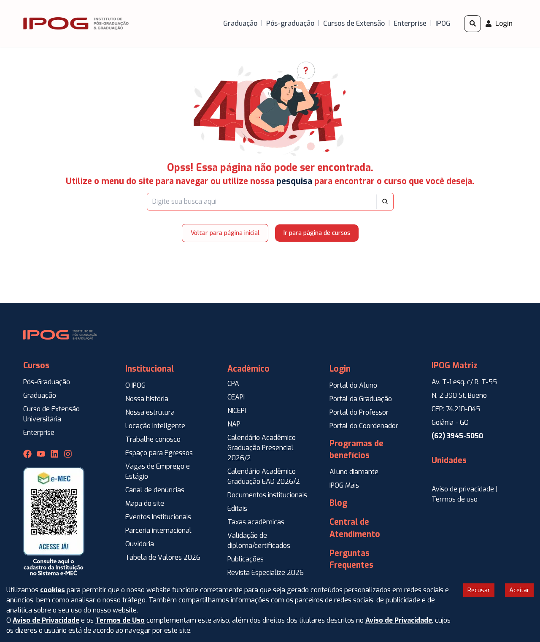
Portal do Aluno (353, 385)
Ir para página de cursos (317, 233)
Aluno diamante (353, 471)
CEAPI (236, 397)
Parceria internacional (158, 530)
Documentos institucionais (267, 495)
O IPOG (135, 385)
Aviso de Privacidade (46, 620)
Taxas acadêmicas (255, 522)
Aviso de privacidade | (465, 489)
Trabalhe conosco (153, 439)
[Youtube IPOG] (41, 454)
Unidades (449, 460)
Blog (338, 503)
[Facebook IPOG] (27, 454)
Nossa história (146, 398)
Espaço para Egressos (159, 452)
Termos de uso (455, 499)
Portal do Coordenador (363, 425)
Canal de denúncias (154, 490)
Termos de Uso (120, 620)
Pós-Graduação (46, 382)
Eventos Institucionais (158, 517)
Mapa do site (144, 503)
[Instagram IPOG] (68, 454)
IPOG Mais (344, 485)
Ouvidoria (139, 543)
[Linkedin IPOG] (54, 454)
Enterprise (38, 432)
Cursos (36, 365)
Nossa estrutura (150, 412)
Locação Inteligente (155, 425)
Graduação (39, 395)
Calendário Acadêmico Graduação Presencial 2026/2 (261, 447)
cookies (52, 589)
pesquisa (294, 181)
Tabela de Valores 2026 (162, 557)
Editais (237, 508)
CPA (233, 383)
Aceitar (519, 590)
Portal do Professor (359, 412)
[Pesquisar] (472, 23)
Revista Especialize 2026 (265, 572)
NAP (233, 424)
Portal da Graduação (360, 398)
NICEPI (236, 410)
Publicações (245, 559)
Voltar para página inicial (225, 233)
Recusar (478, 590)
